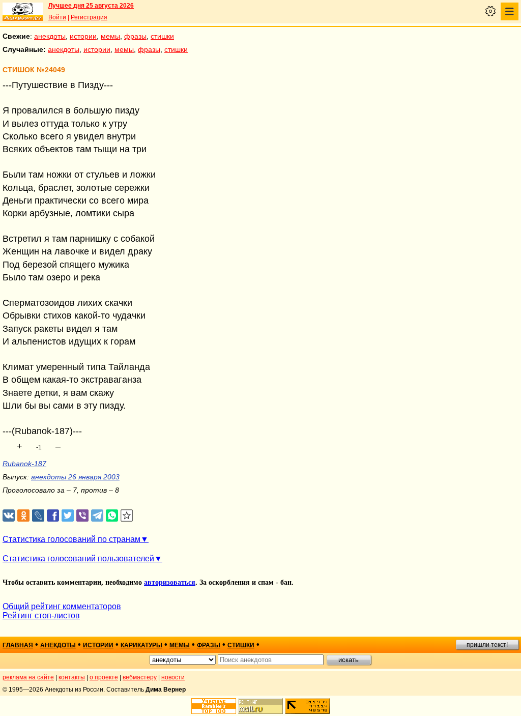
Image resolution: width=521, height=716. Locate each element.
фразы (135, 36)
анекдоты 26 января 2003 (75, 477)
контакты (72, 677)
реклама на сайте (28, 677)
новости (173, 677)
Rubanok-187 (24, 464)
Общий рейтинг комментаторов (62, 606)
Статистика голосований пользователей (78, 558)
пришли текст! (487, 644)
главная (18, 645)
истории (83, 36)
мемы (110, 36)
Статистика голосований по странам (71, 539)
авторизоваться (169, 582)
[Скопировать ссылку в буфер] (127, 515)
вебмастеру (140, 677)
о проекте (104, 677)
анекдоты (50, 36)
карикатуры (141, 645)
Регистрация (89, 17)
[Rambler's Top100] (213, 706)
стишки (162, 36)
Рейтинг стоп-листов (41, 615)
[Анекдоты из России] (23, 12)
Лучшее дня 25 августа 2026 (91, 5)
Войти (57, 17)
